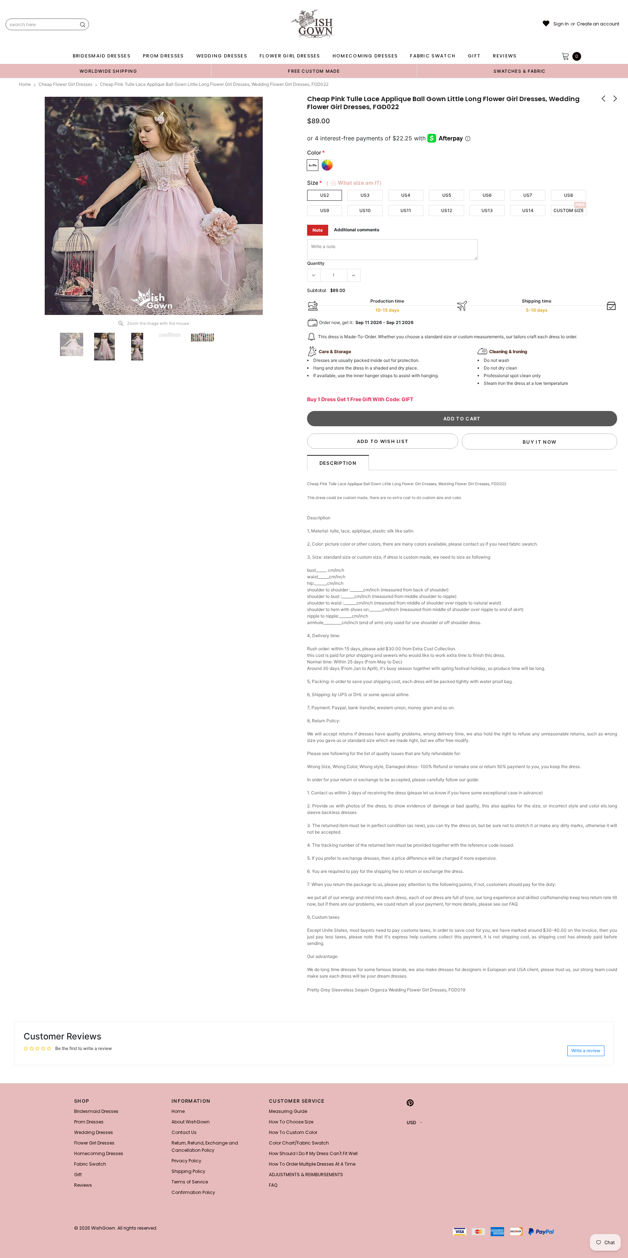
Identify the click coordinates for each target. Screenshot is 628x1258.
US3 (365, 195)
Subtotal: (317, 290)
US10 (365, 210)
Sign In (561, 24)
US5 (446, 195)
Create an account (598, 24)
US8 (568, 195)
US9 (324, 210)
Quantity (316, 263)
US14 (528, 210)
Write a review (585, 1050)
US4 (405, 195)
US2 (324, 195)
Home (25, 84)
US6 (487, 195)
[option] (108, 71)
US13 (487, 210)
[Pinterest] (410, 1103)
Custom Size (568, 210)
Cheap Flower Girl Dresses (65, 84)
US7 (527, 195)
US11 (405, 210)
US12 (446, 210)
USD (411, 1122)
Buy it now (539, 442)
